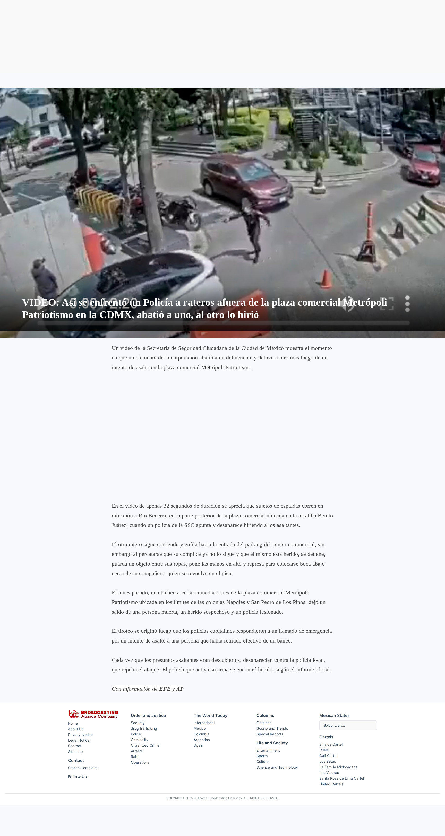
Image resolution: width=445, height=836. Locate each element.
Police (136, 734)
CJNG (324, 750)
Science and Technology (277, 767)
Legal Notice (78, 740)
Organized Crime (145, 745)
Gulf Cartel (328, 755)
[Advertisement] (222, 36)
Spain (198, 745)
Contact (74, 746)
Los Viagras (329, 772)
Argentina (202, 739)
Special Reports (269, 734)
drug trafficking (144, 728)
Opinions (263, 722)
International (204, 722)
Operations (140, 762)
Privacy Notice (80, 734)
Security (138, 722)
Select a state (334, 725)
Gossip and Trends (272, 728)
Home (73, 723)
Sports (262, 756)
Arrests (137, 751)
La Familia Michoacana (338, 767)
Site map (75, 751)
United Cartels (331, 784)
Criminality (139, 739)
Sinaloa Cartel (331, 744)
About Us (75, 729)
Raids (135, 756)
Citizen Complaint (83, 767)
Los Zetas (327, 761)
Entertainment (268, 750)
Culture (262, 761)
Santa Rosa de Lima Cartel (341, 778)
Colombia (201, 734)
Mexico (200, 728)
